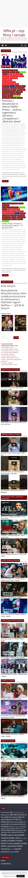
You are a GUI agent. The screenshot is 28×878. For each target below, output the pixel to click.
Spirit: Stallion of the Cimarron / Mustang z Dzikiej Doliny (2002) (13, 157)
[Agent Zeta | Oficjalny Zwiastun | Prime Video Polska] (14, 508)
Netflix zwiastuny (20, 147)
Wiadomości (16, 96)
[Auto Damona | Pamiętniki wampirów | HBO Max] (14, 482)
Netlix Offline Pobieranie (8, 84)
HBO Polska (10, 830)
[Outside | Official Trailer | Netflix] (14, 690)
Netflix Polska (6, 78)
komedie (5, 74)
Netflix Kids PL (6, 76)
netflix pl (7, 145)
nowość (8, 249)
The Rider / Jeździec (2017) (7, 263)
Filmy (17, 72)
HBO (11, 815)
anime (14, 812)
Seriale (18, 94)
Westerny (10, 96)
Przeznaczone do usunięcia (9, 92)
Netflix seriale (5, 147)
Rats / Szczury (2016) (18, 251)
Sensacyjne (12, 94)
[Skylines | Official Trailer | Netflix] (14, 589)
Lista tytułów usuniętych (8, 354)
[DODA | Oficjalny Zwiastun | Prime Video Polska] (14, 545)
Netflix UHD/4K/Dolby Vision (9, 82)
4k (24, 124)
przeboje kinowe (21, 90)
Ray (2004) (4, 151)
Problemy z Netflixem (7, 363)
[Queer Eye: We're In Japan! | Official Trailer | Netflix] (14, 666)
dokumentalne (6, 72)
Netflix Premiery (19, 145)
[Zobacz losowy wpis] (25, 45)
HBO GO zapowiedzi (12, 824)
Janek (11, 124)
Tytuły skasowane (6, 219)
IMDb (22, 832)
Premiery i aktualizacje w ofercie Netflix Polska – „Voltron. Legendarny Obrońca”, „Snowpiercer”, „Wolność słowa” (12, 111)
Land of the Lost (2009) (10, 241)
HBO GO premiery (13, 822)
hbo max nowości (17, 826)
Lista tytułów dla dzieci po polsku (10, 351)
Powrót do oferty (6, 90)
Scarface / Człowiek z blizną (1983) (15, 153)
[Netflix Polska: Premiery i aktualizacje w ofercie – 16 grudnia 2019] (14, 187)
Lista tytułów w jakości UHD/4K (10, 349)
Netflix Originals (24, 838)
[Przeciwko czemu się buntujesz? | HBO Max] (14, 444)
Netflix (10, 74)
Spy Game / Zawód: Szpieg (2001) (12, 159)
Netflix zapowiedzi (12, 147)
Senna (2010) (5, 155)
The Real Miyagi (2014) (17, 163)
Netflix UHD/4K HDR (7, 80)
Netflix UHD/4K (13, 78)
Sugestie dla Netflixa (7, 344)
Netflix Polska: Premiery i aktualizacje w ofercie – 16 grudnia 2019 (12, 225)
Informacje (23, 72)
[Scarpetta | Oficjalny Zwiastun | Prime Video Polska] (14, 527)
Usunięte (14, 219)
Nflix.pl (16, 84)
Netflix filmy (11, 143)
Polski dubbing (6, 88)
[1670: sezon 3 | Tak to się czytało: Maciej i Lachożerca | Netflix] (14, 379)
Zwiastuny (20, 98)
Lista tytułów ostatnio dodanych (10, 352)
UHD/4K (4, 96)
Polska (23, 86)
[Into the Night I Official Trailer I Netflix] (14, 649)
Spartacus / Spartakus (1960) (14, 155)
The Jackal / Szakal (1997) (19, 261)
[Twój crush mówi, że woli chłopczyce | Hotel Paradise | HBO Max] (14, 463)
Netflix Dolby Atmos (17, 74)
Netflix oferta (9, 247)
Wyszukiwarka (6, 98)
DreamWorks (6, 205)
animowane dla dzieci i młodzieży (10, 70)
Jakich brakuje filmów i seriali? (9, 364)
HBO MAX (10, 826)
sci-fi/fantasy (19, 92)
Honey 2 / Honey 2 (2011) (16, 137)
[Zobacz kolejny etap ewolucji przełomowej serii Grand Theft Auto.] (14, 414)
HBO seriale (19, 830)
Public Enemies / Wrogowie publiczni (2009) (16, 149)
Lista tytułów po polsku (8, 347)
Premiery (14, 90)
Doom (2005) (8, 132)
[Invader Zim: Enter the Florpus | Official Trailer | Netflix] (14, 606)
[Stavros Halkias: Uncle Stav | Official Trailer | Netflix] (14, 726)
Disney (17, 812)
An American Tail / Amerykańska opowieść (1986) (12, 126)
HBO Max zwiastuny (20, 828)
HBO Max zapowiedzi (10, 828)
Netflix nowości (18, 143)
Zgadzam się (20, 876)
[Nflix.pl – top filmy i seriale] (2, 45)
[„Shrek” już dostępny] (14, 397)
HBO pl (3, 830)
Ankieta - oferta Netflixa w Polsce (10, 357)
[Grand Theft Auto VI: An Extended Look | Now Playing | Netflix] (14, 707)
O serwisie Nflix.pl (6, 863)
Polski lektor (13, 88)
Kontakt (3, 860)
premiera (4, 149)
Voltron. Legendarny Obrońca (19, 167)
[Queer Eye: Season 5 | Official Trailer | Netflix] (14, 630)
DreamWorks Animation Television (10, 207)
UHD (19, 165)
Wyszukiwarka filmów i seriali (10, 345)
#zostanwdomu (5, 812)
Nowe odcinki (6, 86)
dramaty (13, 72)
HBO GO (17, 815)
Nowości (12, 86)
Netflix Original (14, 76)
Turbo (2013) (15, 165)
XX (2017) (17, 169)
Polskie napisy (21, 88)
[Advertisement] (14, 14)
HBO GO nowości (11, 817)
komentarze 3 (18, 124)
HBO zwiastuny (13, 832)
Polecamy (18, 86)
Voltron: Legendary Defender (8, 169)
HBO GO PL (10, 819)
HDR (9, 137)
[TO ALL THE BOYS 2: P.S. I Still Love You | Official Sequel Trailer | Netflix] (14, 570)
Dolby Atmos (18, 130)
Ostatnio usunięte (5, 313)
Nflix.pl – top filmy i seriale (14, 32)
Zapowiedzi (13, 98)
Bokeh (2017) (12, 128)
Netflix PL (21, 76)
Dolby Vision (5, 815)
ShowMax (11, 852)
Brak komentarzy (19, 229)
